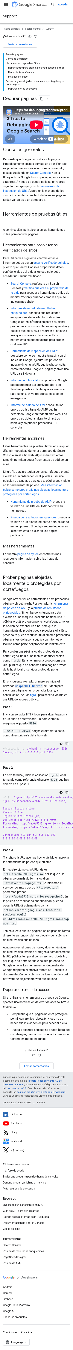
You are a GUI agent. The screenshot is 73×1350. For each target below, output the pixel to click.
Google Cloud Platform (16, 1305)
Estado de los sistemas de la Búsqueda (26, 1216)
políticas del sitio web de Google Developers (41, 1092)
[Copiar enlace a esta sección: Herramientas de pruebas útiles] (6, 220)
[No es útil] (35, 36)
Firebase (8, 1299)
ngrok (33, 695)
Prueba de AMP (12, 1263)
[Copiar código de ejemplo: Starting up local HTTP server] (67, 744)
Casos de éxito (11, 1228)
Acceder (63, 4)
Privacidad (27, 1332)
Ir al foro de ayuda (13, 1170)
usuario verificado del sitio (51, 262)
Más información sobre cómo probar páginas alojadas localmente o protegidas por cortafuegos (35, 489)
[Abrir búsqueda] (53, 4)
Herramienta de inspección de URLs (33, 351)
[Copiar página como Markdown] (41, 99)
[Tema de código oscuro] (61, 744)
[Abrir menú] (6, 4)
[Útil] (30, 36)
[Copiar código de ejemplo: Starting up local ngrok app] (67, 792)
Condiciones (10, 1332)
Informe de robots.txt (24, 380)
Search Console (40, 173)
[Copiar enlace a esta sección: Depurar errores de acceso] (54, 990)
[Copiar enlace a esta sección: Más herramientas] (39, 546)
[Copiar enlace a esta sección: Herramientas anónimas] (49, 438)
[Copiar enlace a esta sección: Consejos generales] (48, 150)
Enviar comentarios (20, 44)
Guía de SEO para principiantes (21, 1210)
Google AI (8, 1311)
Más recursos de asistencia (19, 1188)
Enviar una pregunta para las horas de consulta (30, 1176)
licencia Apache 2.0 (15, 1088)
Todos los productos (15, 1317)
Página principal (11, 28)
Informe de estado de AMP (28, 405)
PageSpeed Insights (15, 1257)
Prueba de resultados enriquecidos (33, 517)
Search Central (40, 4)
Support (10, 16)
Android (7, 1287)
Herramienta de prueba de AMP (31, 501)
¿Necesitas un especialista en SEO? (24, 1204)
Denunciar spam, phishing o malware (24, 1182)
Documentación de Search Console (23, 1222)
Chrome (8, 1293)
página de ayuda (28, 554)
